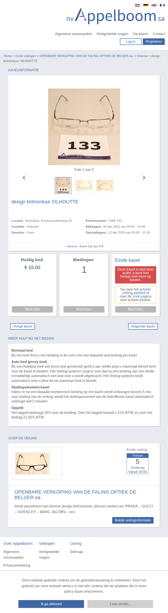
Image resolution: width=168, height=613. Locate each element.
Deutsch (145, 5)
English (154, 5)
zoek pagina (141, 296)
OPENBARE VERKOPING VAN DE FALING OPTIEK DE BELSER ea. (87, 56)
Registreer (154, 41)
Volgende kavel (143, 326)
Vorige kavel (22, 326)
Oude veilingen (25, 56)
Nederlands (137, 5)
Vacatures (140, 34)
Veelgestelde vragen (112, 34)
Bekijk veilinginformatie (133, 520)
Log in (131, 41)
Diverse (142, 56)
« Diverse (71, 246)
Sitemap (76, 552)
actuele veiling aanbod (136, 291)
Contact (159, 34)
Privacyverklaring (16, 565)
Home (8, 56)
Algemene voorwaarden (73, 34)
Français (162, 5)
